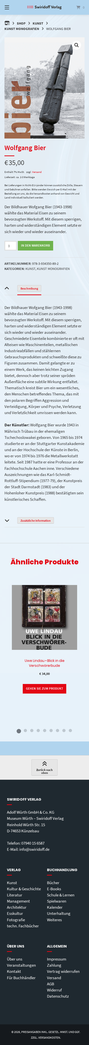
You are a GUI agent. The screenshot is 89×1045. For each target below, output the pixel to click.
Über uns (14, 959)
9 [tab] (70, 730)
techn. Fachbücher (23, 926)
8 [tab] (64, 730)
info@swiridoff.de (34, 849)
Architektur (16, 907)
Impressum (56, 959)
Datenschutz (58, 996)
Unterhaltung (58, 913)
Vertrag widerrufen (63, 971)
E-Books (54, 889)
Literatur (14, 895)
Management (18, 901)
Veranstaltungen (21, 965)
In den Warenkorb (35, 245)
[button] (76, 45)
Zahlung (54, 965)
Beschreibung (29, 288)
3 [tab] (31, 730)
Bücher (53, 882)
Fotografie (16, 919)
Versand (37, 172)
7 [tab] (57, 730)
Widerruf (54, 990)
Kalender (55, 907)
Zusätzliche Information (36, 520)
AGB (50, 984)
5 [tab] (44, 730)
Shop (21, 23)
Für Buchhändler (21, 977)
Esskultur (15, 913)
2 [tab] (25, 730)
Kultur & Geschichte (24, 889)
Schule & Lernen (60, 895)
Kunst (38, 23)
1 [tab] (19, 730)
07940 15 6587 (32, 843)
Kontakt (14, 971)
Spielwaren (56, 901)
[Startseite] (44, 7)
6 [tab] (51, 730)
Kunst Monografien (21, 29)
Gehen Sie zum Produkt (44, 688)
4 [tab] (38, 730)
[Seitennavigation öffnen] (12, 7)
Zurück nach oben (44, 771)
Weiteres (54, 919)
